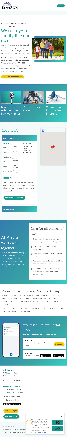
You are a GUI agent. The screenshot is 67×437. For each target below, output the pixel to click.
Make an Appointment (12, 77)
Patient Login (11, 411)
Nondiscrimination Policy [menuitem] (21, 429)
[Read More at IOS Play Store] (7, 404)
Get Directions (28, 153)
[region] (44, 423)
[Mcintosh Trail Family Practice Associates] (10, 5)
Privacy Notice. (41, 432)
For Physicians (11, 416)
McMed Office (8, 209)
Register (59, 344)
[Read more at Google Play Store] (58, 355)
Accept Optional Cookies (57, 422)
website (27, 311)
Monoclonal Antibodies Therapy (54, 110)
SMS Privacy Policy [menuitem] (8, 429)
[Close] (61, 416)
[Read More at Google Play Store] (16, 404)
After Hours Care (31, 108)
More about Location (14, 198)
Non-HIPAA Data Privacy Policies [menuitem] (18, 432)
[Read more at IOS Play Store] (45, 355)
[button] (52, 147)
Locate (43, 131)
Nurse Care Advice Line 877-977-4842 (10, 110)
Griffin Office (8, 138)
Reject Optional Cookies (57, 428)
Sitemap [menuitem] (5, 432)
